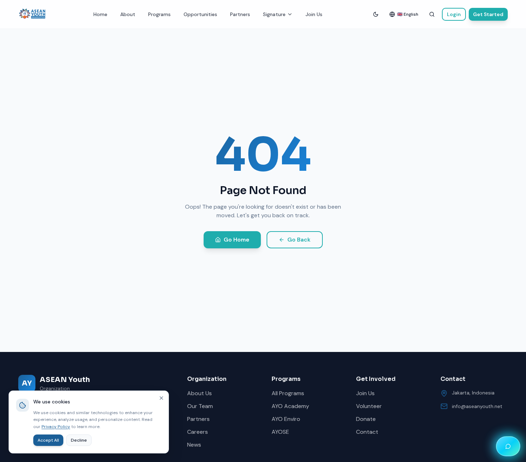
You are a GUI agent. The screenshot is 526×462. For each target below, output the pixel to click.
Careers (197, 432)
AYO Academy (290, 406)
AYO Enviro (286, 419)
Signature (274, 14)
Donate (366, 419)
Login (454, 14)
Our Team (200, 406)
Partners (240, 14)
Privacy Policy (56, 426)
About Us (199, 393)
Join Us (314, 14)
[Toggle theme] (376, 14)
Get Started (488, 14)
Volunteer (369, 406)
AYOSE (280, 432)
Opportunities (200, 14)
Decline (79, 440)
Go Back (299, 239)
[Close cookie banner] (161, 398)
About (127, 14)
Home (100, 14)
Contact (367, 432)
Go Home (236, 239)
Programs (159, 14)
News (194, 444)
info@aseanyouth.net (477, 406)
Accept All (48, 440)
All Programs (288, 393)
